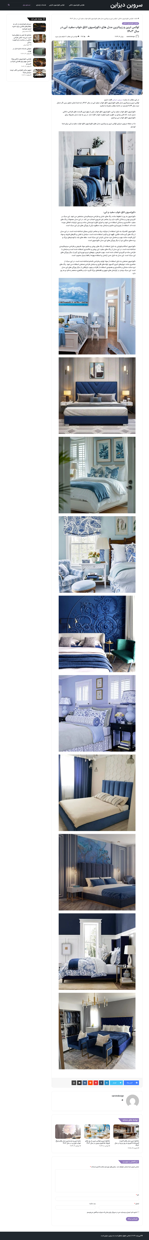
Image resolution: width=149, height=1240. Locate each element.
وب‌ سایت (92, 1204)
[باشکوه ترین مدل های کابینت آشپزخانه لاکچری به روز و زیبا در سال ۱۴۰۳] (126, 1131)
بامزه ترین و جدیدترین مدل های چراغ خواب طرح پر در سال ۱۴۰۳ (68, 1142)
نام (137, 1195)
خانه (136, 19)
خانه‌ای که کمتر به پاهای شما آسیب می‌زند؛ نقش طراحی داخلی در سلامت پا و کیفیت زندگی (21, 39)
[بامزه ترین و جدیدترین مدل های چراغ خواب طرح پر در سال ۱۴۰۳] (68, 1131)
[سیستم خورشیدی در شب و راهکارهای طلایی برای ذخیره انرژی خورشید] (39, 27)
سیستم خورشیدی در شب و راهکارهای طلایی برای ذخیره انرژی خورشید (21, 26)
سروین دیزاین (117, 100)
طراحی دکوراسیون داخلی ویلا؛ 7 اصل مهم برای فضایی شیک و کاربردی (21, 61)
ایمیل (136, 1204)
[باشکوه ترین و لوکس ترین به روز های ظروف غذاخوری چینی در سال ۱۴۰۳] (97, 1131)
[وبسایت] (122, 1100)
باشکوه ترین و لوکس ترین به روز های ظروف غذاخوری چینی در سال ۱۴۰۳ (97, 1142)
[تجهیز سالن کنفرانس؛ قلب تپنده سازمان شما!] (39, 73)
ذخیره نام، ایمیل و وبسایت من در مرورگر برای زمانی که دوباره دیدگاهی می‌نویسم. (112, 1212)
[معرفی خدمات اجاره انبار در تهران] (39, 52)
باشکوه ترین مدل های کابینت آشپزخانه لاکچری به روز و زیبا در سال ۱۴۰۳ (127, 1143)
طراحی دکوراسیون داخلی (125, 19)
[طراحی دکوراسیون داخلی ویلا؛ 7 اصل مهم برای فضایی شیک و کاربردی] (39, 62)
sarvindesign (131, 37)
